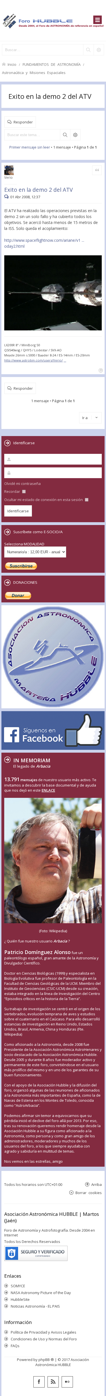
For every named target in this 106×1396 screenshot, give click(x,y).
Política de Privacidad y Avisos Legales (43, 1332)
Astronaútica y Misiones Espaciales (34, 72)
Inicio (12, 64)
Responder (23, 122)
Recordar (12, 491)
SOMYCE (18, 1285)
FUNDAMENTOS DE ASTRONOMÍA (52, 64)
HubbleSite (20, 1299)
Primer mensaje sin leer (29, 147)
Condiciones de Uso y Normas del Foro (44, 1338)
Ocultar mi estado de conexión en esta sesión (44, 499)
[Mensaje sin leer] (7, 196)
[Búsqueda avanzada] (99, 49)
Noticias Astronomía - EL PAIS (35, 1306)
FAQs (15, 1345)
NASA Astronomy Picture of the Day (41, 1292)
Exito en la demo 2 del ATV (49, 96)
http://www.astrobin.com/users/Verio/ (33, 360)
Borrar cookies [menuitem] (88, 1192)
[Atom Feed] (53, 1382)
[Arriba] (100, 369)
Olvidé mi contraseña (22, 483)
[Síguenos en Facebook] (39, 1382)
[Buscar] (88, 49)
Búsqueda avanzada (75, 134)
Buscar (65, 134)
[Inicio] (53, 20)
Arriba (96, 1184)
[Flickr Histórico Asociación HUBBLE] (67, 1382)
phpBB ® (46, 1359)
